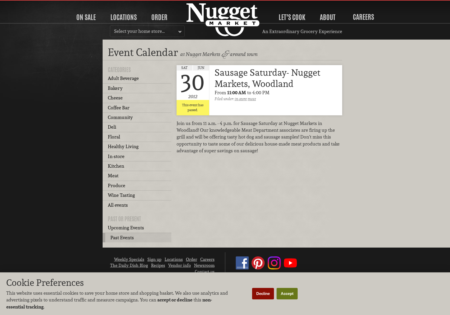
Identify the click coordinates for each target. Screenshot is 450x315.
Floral (114, 137)
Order (159, 17)
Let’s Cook (292, 17)
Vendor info (179, 265)
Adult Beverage (123, 78)
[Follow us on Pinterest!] (258, 267)
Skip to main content (25, 4)
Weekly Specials (129, 259)
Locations (123, 17)
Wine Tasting (121, 195)
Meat (113, 176)
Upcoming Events (126, 228)
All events (118, 205)
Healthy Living (123, 146)
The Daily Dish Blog (129, 265)
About (327, 17)
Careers (363, 17)
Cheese (115, 98)
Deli (112, 127)
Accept (287, 293)
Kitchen (116, 166)
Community (120, 117)
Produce (116, 185)
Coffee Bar (118, 108)
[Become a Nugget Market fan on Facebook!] (242, 267)
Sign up (154, 259)
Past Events (122, 238)
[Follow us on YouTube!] (290, 267)
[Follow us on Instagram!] (274, 267)
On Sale (86, 17)
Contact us (205, 271)
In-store (116, 156)
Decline (263, 293)
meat (252, 98)
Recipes (158, 265)
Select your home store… (139, 31)
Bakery (115, 88)
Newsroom (204, 265)
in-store (241, 98)
